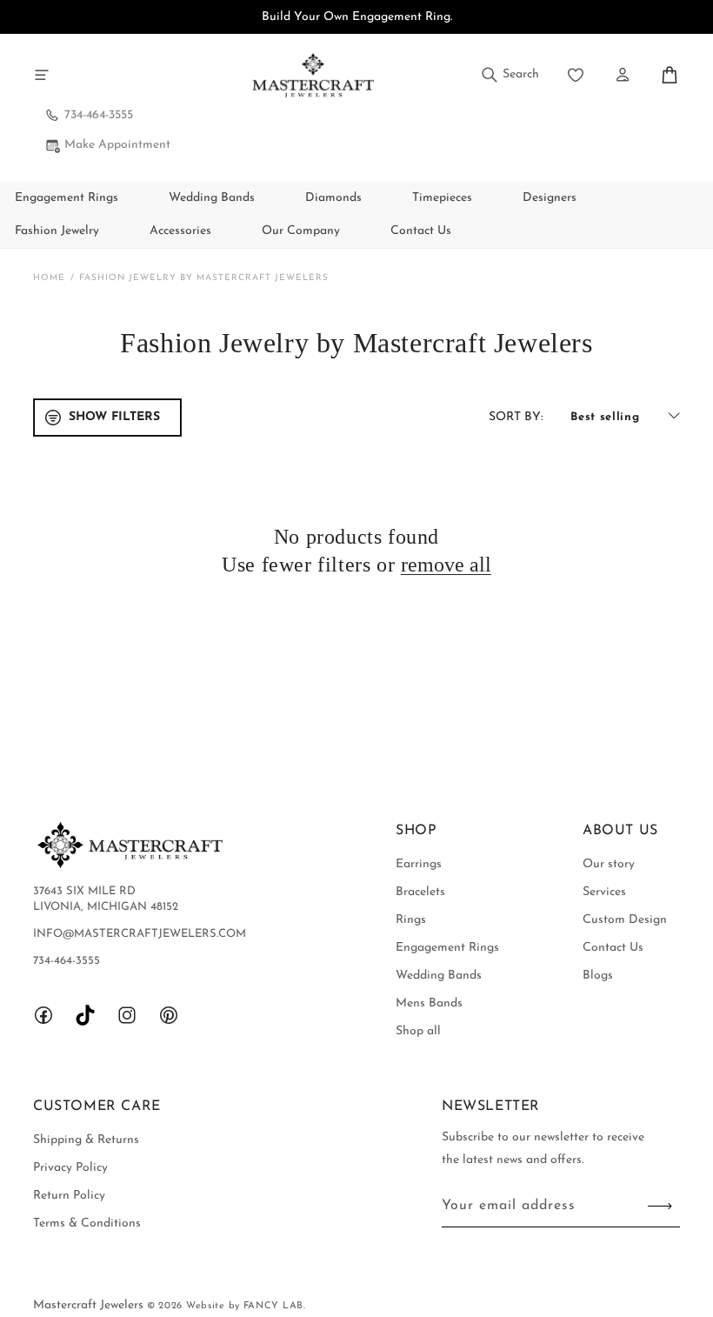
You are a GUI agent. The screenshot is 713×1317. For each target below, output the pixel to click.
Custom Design (625, 919)
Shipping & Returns (86, 1140)
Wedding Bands (212, 197)
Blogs (598, 975)
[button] (42, 75)
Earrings (419, 864)
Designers (549, 197)
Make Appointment (117, 144)
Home (49, 278)
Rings (411, 919)
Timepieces (442, 197)
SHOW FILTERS (114, 417)
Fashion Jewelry (57, 230)
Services (604, 892)
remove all (446, 564)
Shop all (418, 1031)
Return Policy (69, 1195)
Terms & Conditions (87, 1223)
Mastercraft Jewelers (90, 1305)
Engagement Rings (66, 197)
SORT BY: (516, 417)
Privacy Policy (70, 1167)
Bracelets (420, 892)
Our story (609, 864)
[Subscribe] (660, 1206)
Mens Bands (429, 1003)
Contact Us (613, 947)
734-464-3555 (98, 115)
